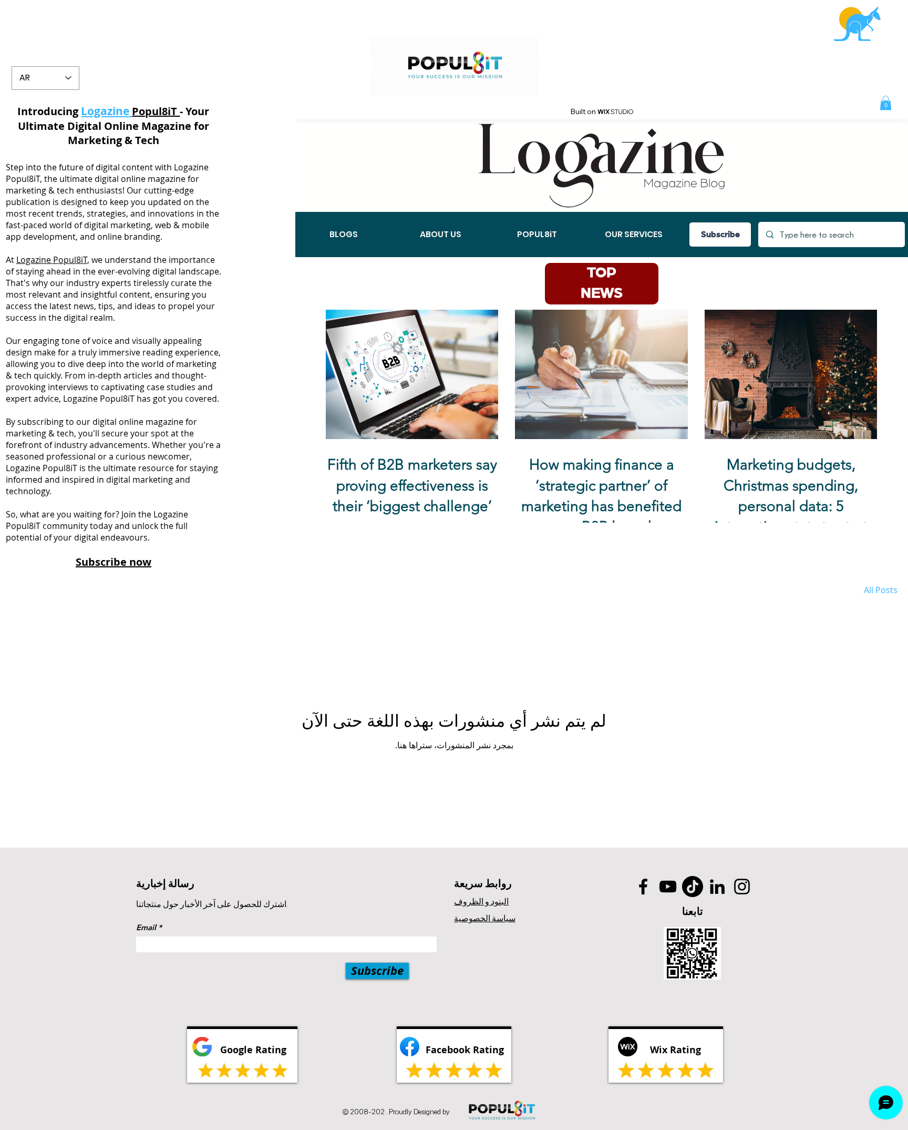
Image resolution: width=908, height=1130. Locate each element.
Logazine (34, 260)
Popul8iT (156, 111)
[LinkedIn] (717, 886)
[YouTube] (667, 886)
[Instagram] (741, 886)
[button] (886, 103)
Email (146, 927)
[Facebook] (643, 886)
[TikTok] (692, 886)
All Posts (880, 590)
